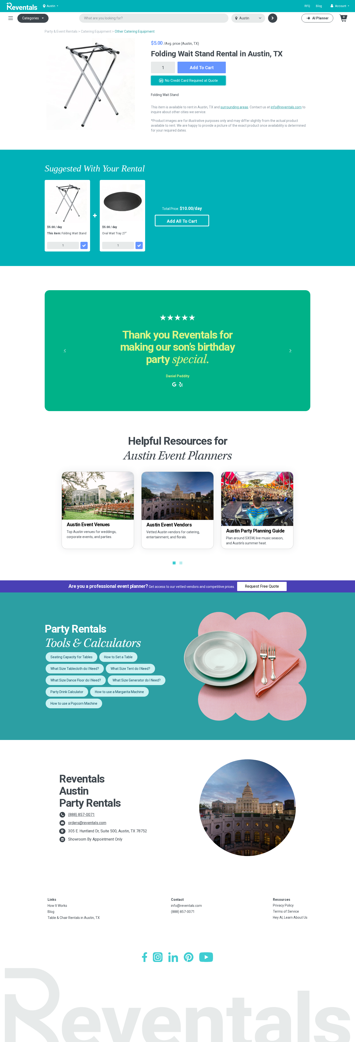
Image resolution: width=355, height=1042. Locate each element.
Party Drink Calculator (66, 692)
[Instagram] (158, 957)
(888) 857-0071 (81, 814)
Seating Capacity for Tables (71, 657)
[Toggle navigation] (10, 18)
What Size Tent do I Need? (130, 669)
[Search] (272, 18)
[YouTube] (206, 957)
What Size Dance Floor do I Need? (75, 680)
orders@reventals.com (87, 822)
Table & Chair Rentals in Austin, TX (74, 918)
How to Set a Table (118, 657)
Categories (30, 18)
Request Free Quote (262, 586)
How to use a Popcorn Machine (73, 703)
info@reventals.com (286, 107)
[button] (340, 6)
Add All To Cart (182, 221)
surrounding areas (234, 107)
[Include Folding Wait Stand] (84, 245)
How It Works (57, 906)
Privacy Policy (283, 905)
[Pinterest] (188, 957)
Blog (319, 6)
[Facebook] (144, 957)
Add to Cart (202, 67)
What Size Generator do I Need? (137, 680)
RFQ (307, 6)
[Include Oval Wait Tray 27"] (139, 245)
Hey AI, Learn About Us (290, 917)
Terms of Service (286, 911)
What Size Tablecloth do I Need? (74, 669)
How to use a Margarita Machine (119, 692)
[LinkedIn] (173, 957)
